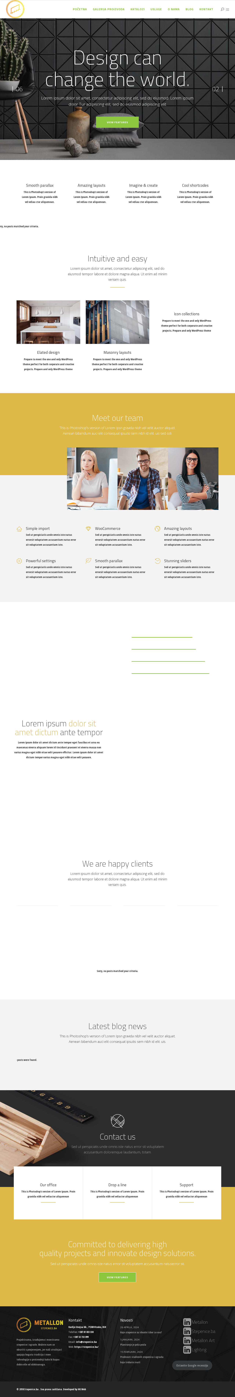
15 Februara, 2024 (131, 1351)
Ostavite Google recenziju (192, 1365)
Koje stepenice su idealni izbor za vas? (141, 1332)
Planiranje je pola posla (133, 1344)
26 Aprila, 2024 (129, 1327)
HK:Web (82, 1389)
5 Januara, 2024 (130, 1339)
